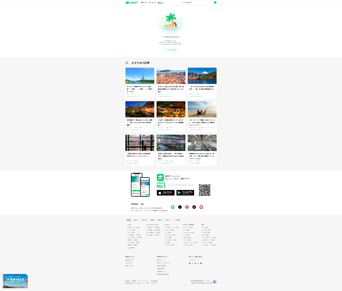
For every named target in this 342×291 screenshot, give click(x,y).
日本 (198, 94)
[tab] (129, 220)
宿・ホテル (152, 2)
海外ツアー (144, 2)
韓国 (135, 161)
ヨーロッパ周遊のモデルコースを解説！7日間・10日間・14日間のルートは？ (140, 89)
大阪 (171, 161)
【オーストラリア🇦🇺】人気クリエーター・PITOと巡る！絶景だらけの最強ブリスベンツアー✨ (202, 122)
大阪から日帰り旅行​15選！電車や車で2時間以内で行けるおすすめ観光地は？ (171, 156)
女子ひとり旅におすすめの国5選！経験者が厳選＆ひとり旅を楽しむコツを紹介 (171, 89)
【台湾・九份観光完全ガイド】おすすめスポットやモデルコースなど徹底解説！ (170, 122)
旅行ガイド (161, 2)
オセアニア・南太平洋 (197, 127)
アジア (162, 94)
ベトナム (168, 94)
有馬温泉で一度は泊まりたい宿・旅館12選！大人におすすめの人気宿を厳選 (139, 122)
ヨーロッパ (131, 94)
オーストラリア (210, 127)
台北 (171, 127)
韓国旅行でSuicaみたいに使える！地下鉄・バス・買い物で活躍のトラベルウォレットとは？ (202, 156)
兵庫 (140, 127)
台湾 (166, 127)
